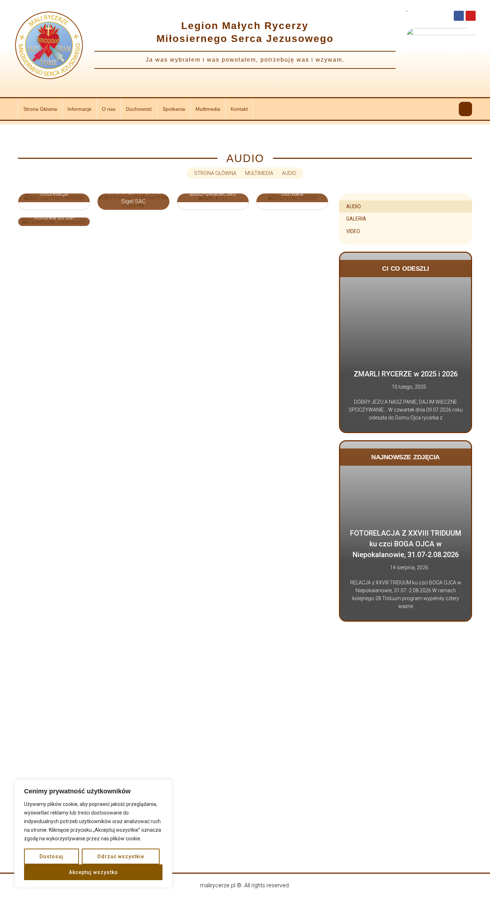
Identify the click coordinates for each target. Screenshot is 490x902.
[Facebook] (459, 16)
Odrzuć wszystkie (120, 856)
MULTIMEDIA (259, 173)
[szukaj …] (465, 109)
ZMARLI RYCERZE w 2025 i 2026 (406, 374)
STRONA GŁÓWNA (215, 173)
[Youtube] (471, 16)
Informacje (79, 109)
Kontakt (239, 109)
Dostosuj (51, 856)
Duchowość (139, 109)
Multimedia (207, 109)
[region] (93, 833)
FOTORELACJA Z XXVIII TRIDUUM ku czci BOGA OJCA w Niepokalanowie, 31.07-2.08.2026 (405, 544)
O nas (109, 109)
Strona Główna (40, 109)
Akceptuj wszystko (93, 872)
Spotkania (173, 109)
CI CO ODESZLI (405, 268)
